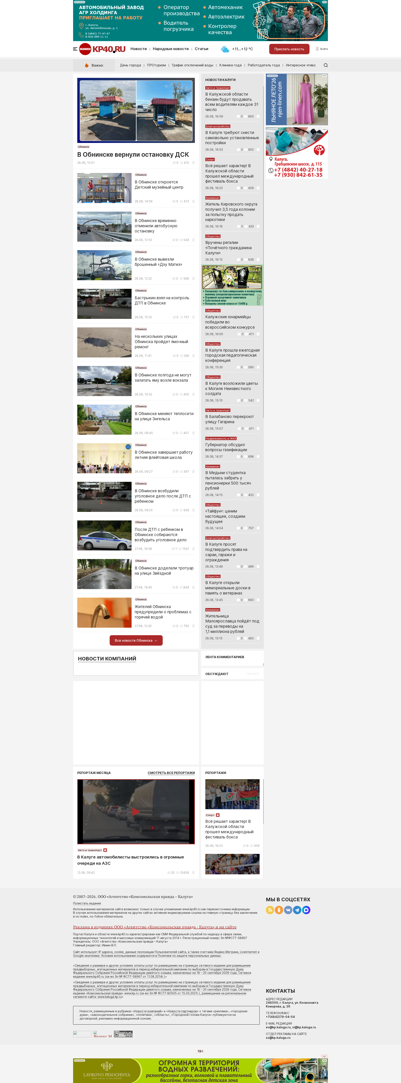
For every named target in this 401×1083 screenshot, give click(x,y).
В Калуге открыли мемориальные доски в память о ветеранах (227, 588)
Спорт (210, 159)
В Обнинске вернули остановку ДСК (133, 154)
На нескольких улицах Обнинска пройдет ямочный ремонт (161, 341)
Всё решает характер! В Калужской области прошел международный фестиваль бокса (229, 173)
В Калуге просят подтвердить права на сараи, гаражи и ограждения (226, 552)
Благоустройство (218, 126)
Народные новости (171, 49)
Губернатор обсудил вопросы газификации (226, 447)
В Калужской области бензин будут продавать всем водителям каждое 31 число (231, 102)
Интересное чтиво (301, 65)
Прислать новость (289, 49)
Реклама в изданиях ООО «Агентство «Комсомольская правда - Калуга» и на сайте (154, 927)
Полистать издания (87, 903)
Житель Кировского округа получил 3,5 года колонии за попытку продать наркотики (231, 212)
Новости (139, 49)
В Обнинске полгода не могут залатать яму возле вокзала (163, 378)
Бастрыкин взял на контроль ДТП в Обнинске (162, 300)
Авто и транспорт (218, 88)
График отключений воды (192, 65)
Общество (213, 236)
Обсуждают (216, 674)
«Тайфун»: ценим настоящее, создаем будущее (225, 516)
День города (130, 65)
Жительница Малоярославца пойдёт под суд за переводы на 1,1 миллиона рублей (232, 624)
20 (173, 872)
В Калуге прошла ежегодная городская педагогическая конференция (232, 355)
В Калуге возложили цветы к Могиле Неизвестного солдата (231, 388)
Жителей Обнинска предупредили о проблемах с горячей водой (163, 612)
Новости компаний (107, 659)
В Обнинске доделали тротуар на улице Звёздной (164, 571)
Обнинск (83, 146)
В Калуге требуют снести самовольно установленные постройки (232, 137)
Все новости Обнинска (133, 640)
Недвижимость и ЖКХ (221, 438)
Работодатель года (264, 65)
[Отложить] (193, 162)
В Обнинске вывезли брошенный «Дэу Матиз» (158, 262)
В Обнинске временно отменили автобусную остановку (156, 226)
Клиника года (230, 65)
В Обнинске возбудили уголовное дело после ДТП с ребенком (163, 496)
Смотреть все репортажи (171, 773)
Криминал (213, 197)
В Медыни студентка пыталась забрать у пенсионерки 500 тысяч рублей (228, 480)
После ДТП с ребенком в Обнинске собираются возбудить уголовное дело (161, 534)
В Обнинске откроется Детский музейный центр (159, 185)
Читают (253, 674)
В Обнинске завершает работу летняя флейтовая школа (164, 455)
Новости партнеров (182, 1011)
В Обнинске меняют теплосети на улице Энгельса (164, 416)
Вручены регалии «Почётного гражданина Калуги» (228, 247)
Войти (324, 48)
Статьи (201, 49)
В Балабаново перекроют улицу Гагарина (229, 419)
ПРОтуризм (156, 65)
